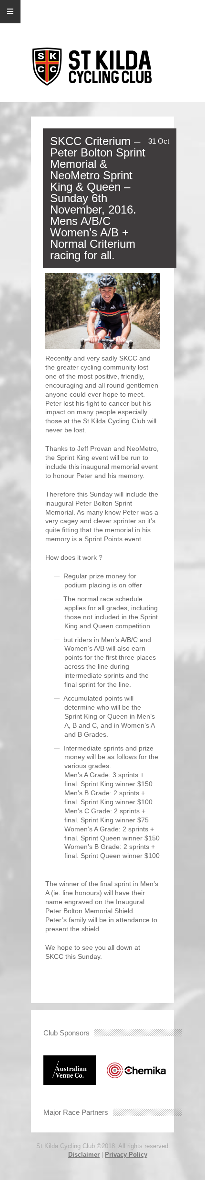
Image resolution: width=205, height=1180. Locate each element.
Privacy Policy (126, 1154)
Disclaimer (84, 1154)
